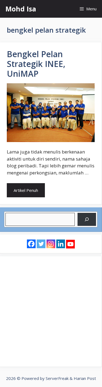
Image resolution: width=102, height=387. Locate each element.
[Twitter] (41, 243)
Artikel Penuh (26, 190)
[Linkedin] (60, 243)
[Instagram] (51, 243)
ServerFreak (57, 378)
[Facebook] (31, 243)
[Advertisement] (51, 311)
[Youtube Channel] (70, 244)
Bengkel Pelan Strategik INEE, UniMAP (36, 63)
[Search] (87, 219)
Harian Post (85, 378)
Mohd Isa (20, 8)
